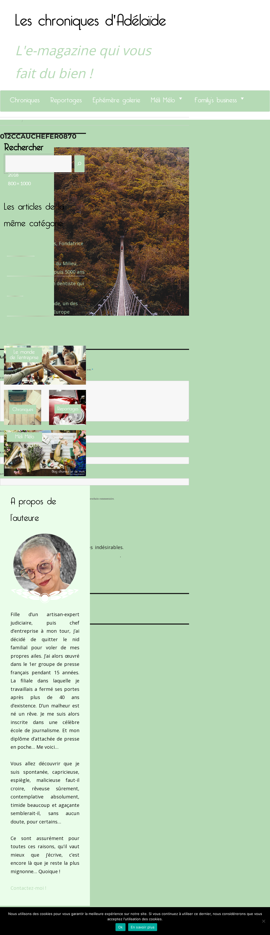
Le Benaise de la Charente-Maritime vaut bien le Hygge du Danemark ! (39, 331)
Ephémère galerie (116, 98)
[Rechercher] (79, 163)
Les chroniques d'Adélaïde (90, 16)
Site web (6, 474)
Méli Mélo (163, 98)
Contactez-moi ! (28, 888)
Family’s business (215, 98)
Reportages (66, 98)
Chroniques (25, 98)
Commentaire (10, 377)
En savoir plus (143, 927)
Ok (120, 927)
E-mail (5, 452)
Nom (4, 431)
